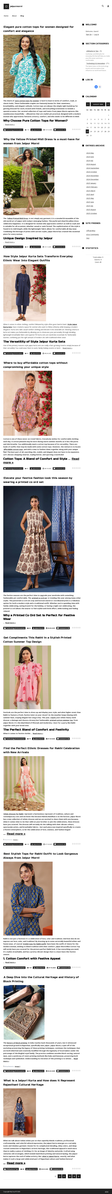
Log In (96, 34)
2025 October (91, 213)
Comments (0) (60, 130)
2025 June (90, 202)
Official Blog (90, 230)
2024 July (89, 160)
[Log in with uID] (96, 86)
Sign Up (89, 34)
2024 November (92, 175)
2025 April (90, 194)
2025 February (91, 187)
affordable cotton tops (13, 449)
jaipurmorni (16, 6)
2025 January (91, 183)
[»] (79, 1176)
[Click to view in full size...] (25, 811)
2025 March (90, 191)
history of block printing (17, 1043)
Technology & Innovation (14, 130)
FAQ (87, 238)
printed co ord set (39, 598)
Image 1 (15, 840)
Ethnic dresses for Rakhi (13, 814)
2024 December (92, 179)
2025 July (89, 206)
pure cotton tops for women (27, 101)
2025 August (91, 209)
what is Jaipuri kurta (50, 1156)
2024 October (91, 172)
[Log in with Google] (100, 86)
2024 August (91, 164)
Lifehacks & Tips (12, 1169)
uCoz (106, 1192)
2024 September (92, 168)
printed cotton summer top (61, 720)
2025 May (90, 198)
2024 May (90, 153)
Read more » (10, 124)
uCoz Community (92, 234)
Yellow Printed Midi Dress (17, 218)
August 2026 (98, 104)
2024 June (90, 157)
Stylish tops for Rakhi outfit (34, 944)
